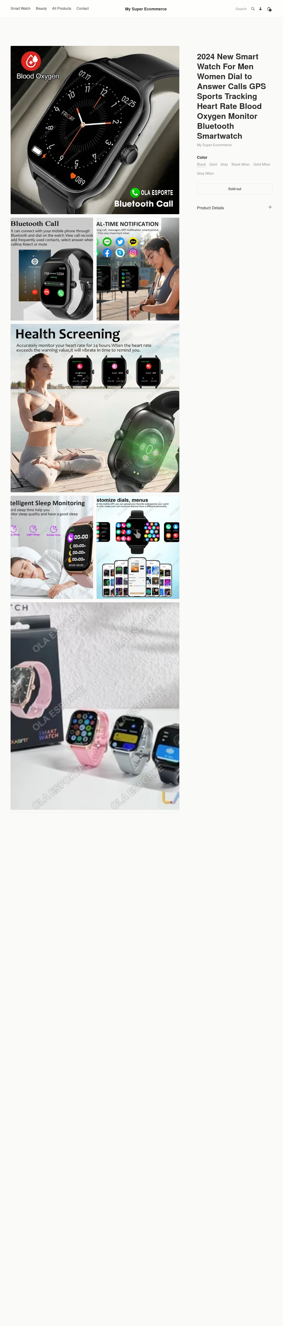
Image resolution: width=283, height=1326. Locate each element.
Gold (213, 164)
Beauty (41, 8)
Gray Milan (205, 173)
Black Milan (240, 164)
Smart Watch (21, 8)
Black (201, 164)
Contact (82, 8)
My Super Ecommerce (146, 9)
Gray (224, 164)
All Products (61, 8)
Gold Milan (261, 164)
